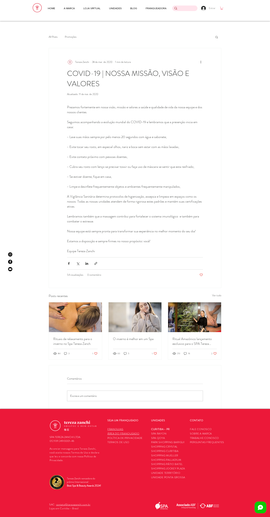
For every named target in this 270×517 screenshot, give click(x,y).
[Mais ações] (201, 62)
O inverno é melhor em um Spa (133, 339)
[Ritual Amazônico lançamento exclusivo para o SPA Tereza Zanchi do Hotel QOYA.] (194, 317)
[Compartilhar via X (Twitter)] (78, 263)
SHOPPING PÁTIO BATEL (167, 464)
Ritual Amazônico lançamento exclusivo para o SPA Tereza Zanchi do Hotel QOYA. (192, 341)
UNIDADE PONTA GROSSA (168, 477)
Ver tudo (216, 295)
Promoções (70, 37)
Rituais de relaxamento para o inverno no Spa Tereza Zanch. (72, 341)
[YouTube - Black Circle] (10, 269)
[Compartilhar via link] (96, 263)
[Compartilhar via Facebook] (69, 263)
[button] (222, 8)
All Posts (53, 37)
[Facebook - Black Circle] (10, 262)
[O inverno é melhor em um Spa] (135, 317)
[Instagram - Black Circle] (10, 254)
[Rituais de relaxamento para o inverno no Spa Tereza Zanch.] (75, 317)
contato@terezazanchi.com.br (73, 504)
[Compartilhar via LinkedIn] (87, 263)
